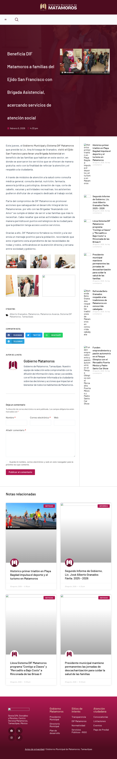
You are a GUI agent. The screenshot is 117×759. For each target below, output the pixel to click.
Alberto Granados (18, 314)
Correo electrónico (40, 417)
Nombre (11, 417)
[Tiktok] (19, 737)
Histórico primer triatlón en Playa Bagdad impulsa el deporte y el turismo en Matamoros (30, 574)
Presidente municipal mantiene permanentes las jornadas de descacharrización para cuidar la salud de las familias (102, 266)
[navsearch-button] (15, 19)
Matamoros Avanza (49, 314)
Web (56, 417)
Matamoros (33, 314)
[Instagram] (11, 737)
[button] (15, 335)
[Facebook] (11, 730)
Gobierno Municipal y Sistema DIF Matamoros (48, 145)
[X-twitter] (19, 730)
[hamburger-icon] (5, 19)
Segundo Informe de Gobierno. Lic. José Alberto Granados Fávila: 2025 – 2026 (101, 202)
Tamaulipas (27, 316)
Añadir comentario (16, 430)
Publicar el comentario (20, 472)
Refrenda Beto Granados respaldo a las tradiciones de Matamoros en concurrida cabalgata (100, 300)
